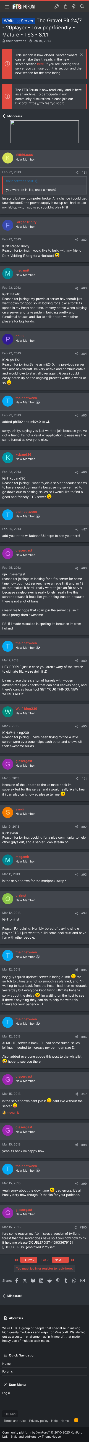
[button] (6, 7)
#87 (84, 529)
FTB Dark (10, 1414)
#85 (84, 415)
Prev (30, 1260)
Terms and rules (15, 1421)
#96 (84, 1037)
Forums (7, 1371)
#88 (84, 568)
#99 (84, 1183)
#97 (84, 1094)
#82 (84, 239)
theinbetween (16, 41)
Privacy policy (38, 1421)
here (40, 64)
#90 (84, 726)
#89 (84, 661)
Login (6, 1393)
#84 (84, 353)
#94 (84, 913)
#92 (84, 827)
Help (54, 1421)
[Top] (71, 1420)
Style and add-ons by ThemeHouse (35, 1436)
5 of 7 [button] (44, 1260)
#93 (84, 874)
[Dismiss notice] (81, 55)
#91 (84, 778)
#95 (84, 970)
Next (58, 1260)
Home (6, 1363)
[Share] (77, 172)
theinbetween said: (20, 181)
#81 (84, 172)
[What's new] (74, 6)
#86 (84, 472)
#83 (84, 288)
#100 (83, 1227)
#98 (84, 1145)
